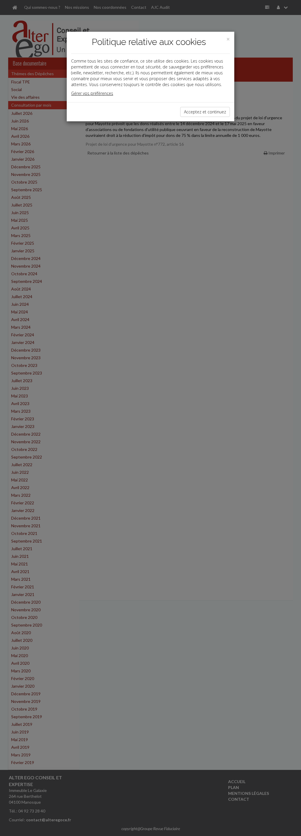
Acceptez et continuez (205, 112)
